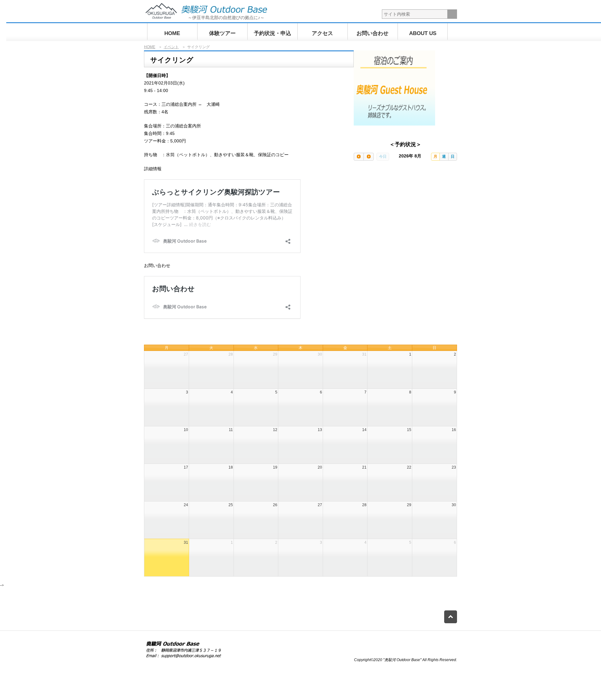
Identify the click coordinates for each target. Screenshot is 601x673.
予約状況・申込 (272, 33)
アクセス (322, 33)
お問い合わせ (372, 33)
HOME (172, 33)
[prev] (359, 157)
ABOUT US (422, 33)
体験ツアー (222, 33)
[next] (368, 157)
